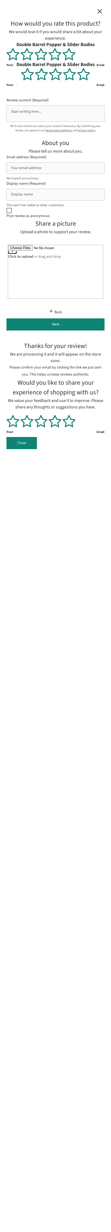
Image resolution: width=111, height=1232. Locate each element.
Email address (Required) (26, 157)
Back (58, 312)
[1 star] (13, 54)
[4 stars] (55, 54)
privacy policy (86, 130)
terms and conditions (58, 130)
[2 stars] (27, 54)
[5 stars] (69, 54)
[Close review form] (99, 12)
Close (21, 443)
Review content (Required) (27, 100)
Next (55, 324)
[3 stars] (41, 54)
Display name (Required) (26, 183)
